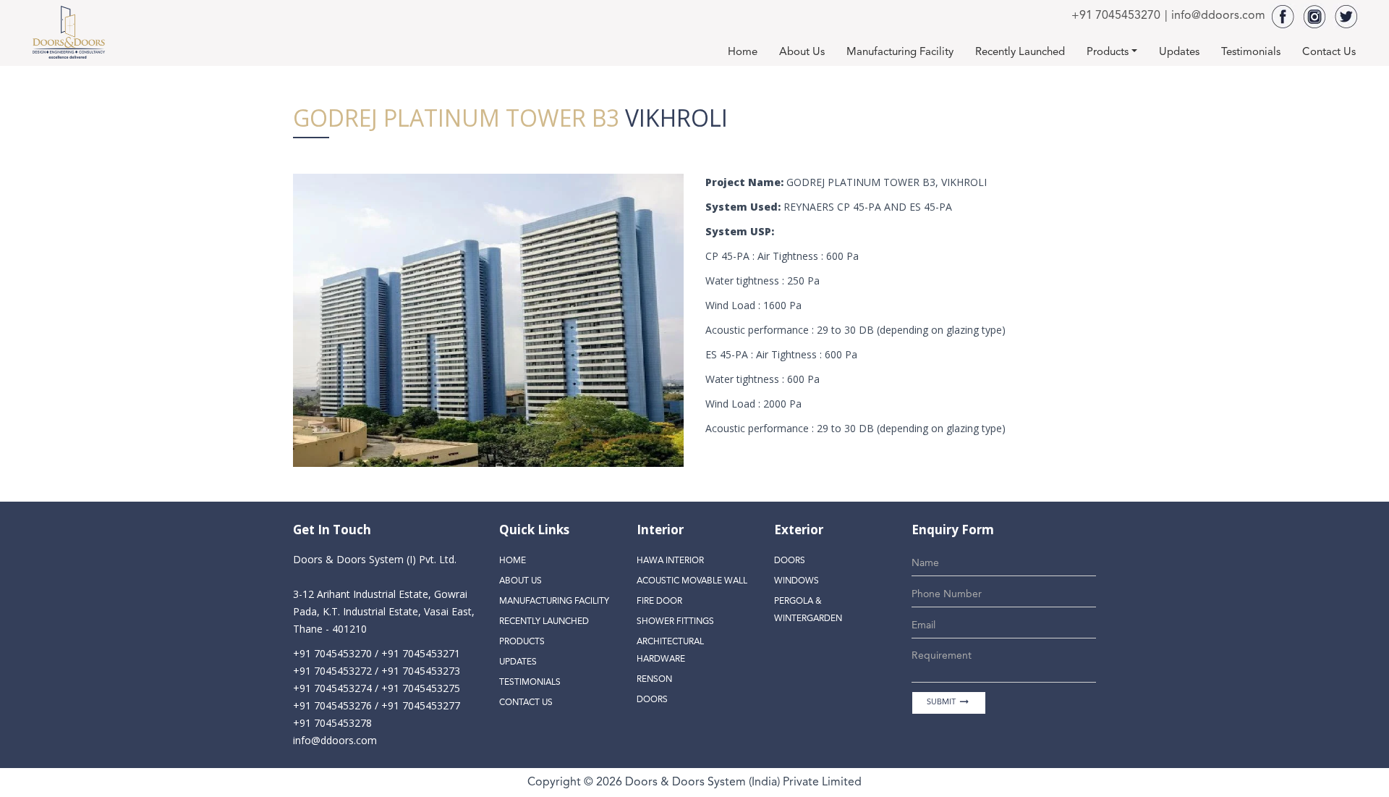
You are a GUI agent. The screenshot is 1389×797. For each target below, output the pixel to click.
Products (1108, 52)
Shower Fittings (675, 621)
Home (742, 52)
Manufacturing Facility (899, 52)
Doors (652, 700)
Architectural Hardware (670, 651)
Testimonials (1250, 52)
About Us (802, 52)
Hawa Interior (670, 561)
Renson (654, 679)
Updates (1179, 52)
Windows (796, 581)
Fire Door (659, 601)
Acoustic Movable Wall (692, 581)
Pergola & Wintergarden (808, 610)
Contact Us (1329, 52)
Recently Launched (1020, 52)
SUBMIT (949, 701)
